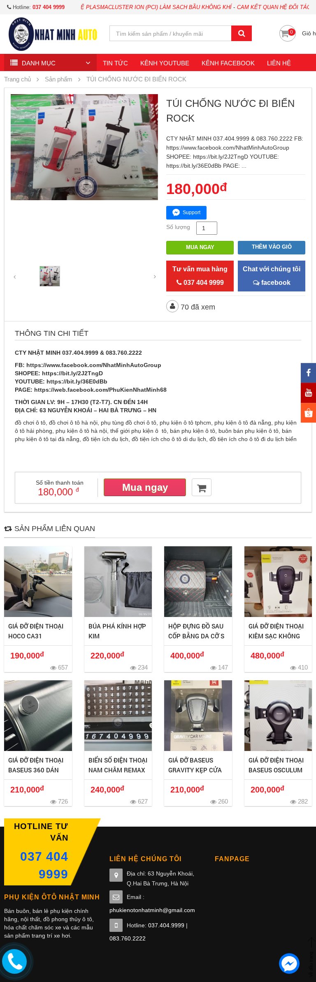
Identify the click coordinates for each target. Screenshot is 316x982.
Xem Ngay (38, 581)
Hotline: (38, 7)
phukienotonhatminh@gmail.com (152, 910)
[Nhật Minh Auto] (52, 33)
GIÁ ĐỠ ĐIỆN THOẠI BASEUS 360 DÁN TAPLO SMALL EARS (37, 770)
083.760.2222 (127, 938)
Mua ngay (200, 247)
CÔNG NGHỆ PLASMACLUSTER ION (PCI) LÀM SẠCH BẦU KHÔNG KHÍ (119, 7)
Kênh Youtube (164, 63)
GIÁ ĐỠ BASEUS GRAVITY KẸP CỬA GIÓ (195, 770)
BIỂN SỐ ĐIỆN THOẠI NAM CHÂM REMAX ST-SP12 (117, 770)
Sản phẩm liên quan (54, 529)
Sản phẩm (58, 79)
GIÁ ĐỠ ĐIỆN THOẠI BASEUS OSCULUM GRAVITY (276, 770)
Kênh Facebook (228, 63)
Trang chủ (17, 79)
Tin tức (115, 63)
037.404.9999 (166, 925)
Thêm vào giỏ (272, 247)
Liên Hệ (279, 63)
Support (191, 212)
